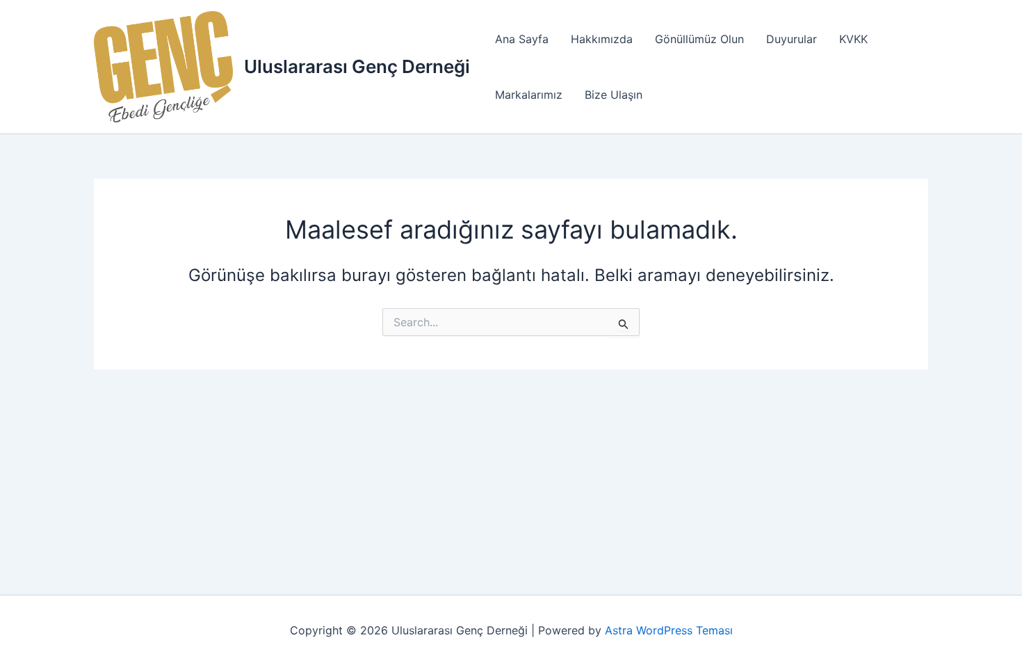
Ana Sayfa (522, 39)
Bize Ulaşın (613, 95)
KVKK (853, 39)
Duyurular (791, 39)
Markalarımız (528, 95)
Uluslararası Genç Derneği (357, 66)
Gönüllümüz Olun (699, 39)
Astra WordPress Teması (669, 630)
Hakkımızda (602, 39)
